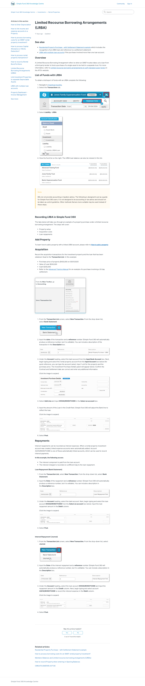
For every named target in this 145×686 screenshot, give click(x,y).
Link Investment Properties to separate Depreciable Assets (21, 79)
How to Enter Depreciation (21, 25)
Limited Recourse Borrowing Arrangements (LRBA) (20, 70)
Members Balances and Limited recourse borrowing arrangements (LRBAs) (63, 658)
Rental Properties (54, 12)
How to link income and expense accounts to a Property (19, 31)
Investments (42, 12)
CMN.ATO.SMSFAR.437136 (45, 666)
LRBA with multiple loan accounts (20, 87)
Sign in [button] (129, 4)
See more (14, 99)
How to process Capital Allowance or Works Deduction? (19, 48)
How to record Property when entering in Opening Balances (57, 662)
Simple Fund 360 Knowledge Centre (23, 12)
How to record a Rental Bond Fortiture (19, 63)
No (78, 633)
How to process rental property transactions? (19, 56)
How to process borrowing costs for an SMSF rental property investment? (21, 40)
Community (121, 4)
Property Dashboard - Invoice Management (19, 93)
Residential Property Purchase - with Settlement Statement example (61, 650)
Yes (67, 633)
